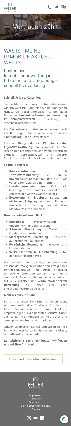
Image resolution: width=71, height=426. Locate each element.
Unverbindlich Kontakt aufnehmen (33, 359)
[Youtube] (35, 419)
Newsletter (36, 398)
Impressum (35, 395)
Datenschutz (35, 402)
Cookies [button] (35, 409)
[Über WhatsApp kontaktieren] (64, 419)
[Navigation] (24, 7)
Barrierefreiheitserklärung (35, 405)
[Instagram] (29, 419)
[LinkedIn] (42, 419)
